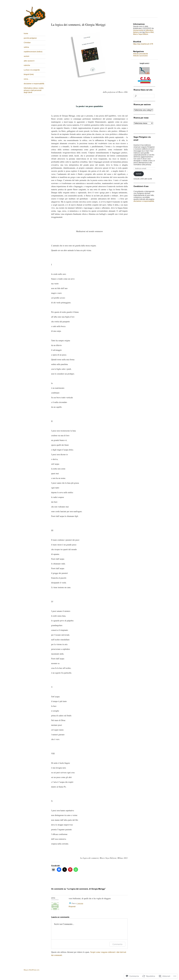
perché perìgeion (30, 38)
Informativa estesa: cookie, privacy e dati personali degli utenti (34, 90)
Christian (27, 43)
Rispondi (72, 907)
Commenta (117, 944)
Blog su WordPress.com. (32, 970)
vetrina (26, 47)
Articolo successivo (140, 56)
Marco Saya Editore (140, 34)
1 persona (80, 903)
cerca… (27, 79)
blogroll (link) (29, 74)
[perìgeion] (34, 27)
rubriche (27, 65)
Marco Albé (149, 32)
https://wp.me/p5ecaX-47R (143, 44)
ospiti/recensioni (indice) (33, 52)
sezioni (26, 56)
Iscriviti (138, 174)
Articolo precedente (140, 54)
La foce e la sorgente (32, 70)
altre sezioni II (29, 61)
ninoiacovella (138, 30)
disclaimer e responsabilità (34, 84)
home (26, 33)
